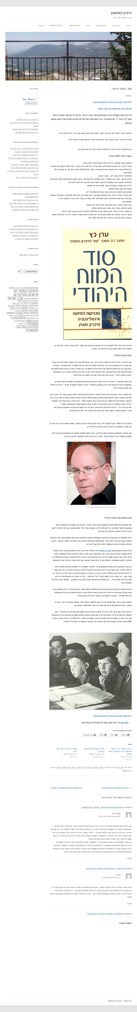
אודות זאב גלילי (101, 26)
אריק (118, 875)
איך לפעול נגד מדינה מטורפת (27, 120)
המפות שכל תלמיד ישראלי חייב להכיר (24, 165)
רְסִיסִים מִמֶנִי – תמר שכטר (28, 255)
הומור (101, 767)
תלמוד (58, 767)
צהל (12, 318)
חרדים (36, 308)
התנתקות (25, 305)
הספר (14, 303)
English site (74, 26)
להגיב (129, 858)
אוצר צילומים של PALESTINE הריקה (24, 168)
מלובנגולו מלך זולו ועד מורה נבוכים (25, 129)
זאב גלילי (120, 767)
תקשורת (32, 330)
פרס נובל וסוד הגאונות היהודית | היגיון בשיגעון (105, 914)
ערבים (36, 318)
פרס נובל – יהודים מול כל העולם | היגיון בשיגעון (105, 868)
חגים (18, 305)
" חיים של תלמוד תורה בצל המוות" (117, 788)
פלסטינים (20, 317)
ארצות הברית (33, 301)
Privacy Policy (56, 26)
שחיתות (21, 321)
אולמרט (12, 287)
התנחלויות (33, 305)
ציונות (35, 320)
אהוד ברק (20, 288)
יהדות (74, 767)
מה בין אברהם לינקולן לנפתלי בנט (25, 200)
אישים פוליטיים (26, 294)
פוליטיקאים (30, 318)
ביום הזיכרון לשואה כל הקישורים (26, 239)
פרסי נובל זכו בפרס (107, 550)
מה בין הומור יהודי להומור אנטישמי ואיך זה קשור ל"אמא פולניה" (120, 751)
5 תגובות (128, 96)
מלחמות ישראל (30, 312)
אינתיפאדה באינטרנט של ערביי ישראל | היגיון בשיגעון (103, 807)
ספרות (35, 315)
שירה (16, 321)
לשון (36, 310)
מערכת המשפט (14, 312)
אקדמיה (27, 298)
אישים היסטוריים (26, 290)
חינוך (79, 767)
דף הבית (129, 26)
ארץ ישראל (15, 298)
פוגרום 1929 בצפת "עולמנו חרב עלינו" (24, 207)
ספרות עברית (28, 315)
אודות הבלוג (116, 26)
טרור (31, 307)
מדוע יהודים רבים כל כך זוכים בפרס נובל (110, 102)
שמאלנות (32, 323)
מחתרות (17, 310)
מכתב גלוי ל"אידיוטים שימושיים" (26, 132)
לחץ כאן (124, 722)
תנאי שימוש (128, 1001)
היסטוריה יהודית (92, 767)
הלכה (84, 767)
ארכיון (88, 26)
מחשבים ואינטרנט (27, 310)
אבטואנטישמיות (31, 287)
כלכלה (18, 308)
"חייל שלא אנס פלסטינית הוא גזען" (25, 155)
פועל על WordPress (114, 1001)
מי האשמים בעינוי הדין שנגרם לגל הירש (23, 203)
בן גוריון (26, 300)
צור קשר (41, 26)
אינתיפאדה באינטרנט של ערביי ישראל (65, 788)
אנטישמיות (34, 298)
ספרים (64, 767)
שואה (29, 320)
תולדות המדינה (27, 326)
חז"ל (13, 305)
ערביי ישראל (13, 315)
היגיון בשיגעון (121, 13)
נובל (69, 767)
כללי (12, 307)
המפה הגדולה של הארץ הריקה (27, 178)
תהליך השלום (22, 323)
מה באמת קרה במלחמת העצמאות (25, 210)
